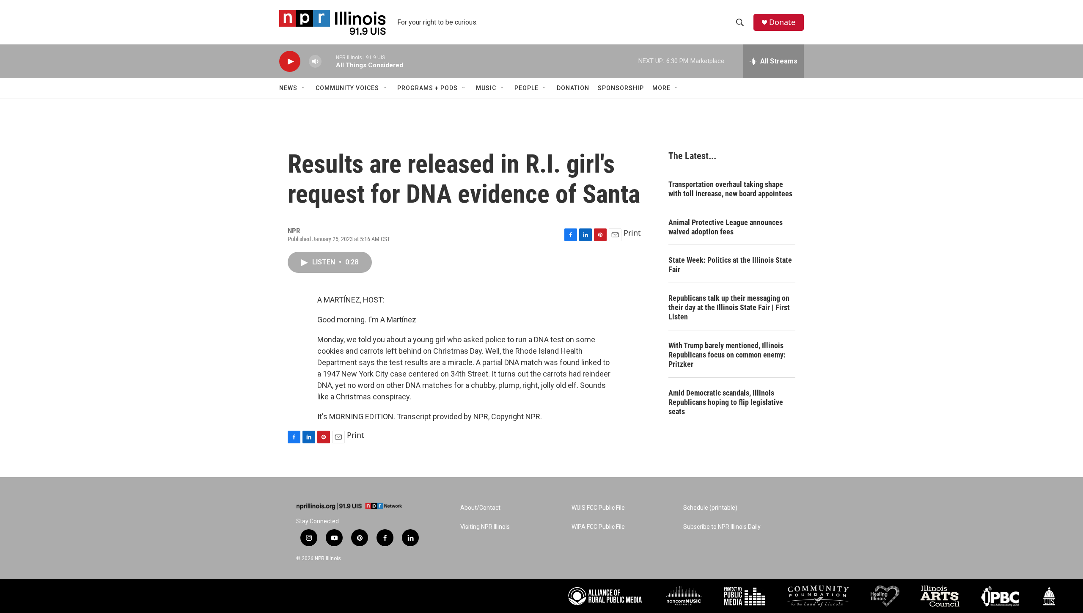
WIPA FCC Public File (598, 527)
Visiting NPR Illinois (485, 527)
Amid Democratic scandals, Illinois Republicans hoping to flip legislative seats (725, 402)
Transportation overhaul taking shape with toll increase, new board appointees (730, 189)
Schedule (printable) (710, 508)
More (661, 88)
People (526, 88)
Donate (782, 22)
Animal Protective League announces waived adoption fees (725, 227)
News (288, 88)
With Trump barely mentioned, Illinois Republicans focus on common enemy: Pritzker (727, 354)
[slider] (328, 61)
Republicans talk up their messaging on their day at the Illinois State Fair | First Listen (729, 307)
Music (486, 88)
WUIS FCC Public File (598, 508)
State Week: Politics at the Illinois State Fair (730, 265)
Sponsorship (621, 88)
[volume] (315, 61)
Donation (573, 88)
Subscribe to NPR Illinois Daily (722, 527)
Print (632, 233)
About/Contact (480, 508)
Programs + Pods (427, 88)
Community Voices (347, 88)
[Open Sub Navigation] (303, 88)
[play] (290, 61)
